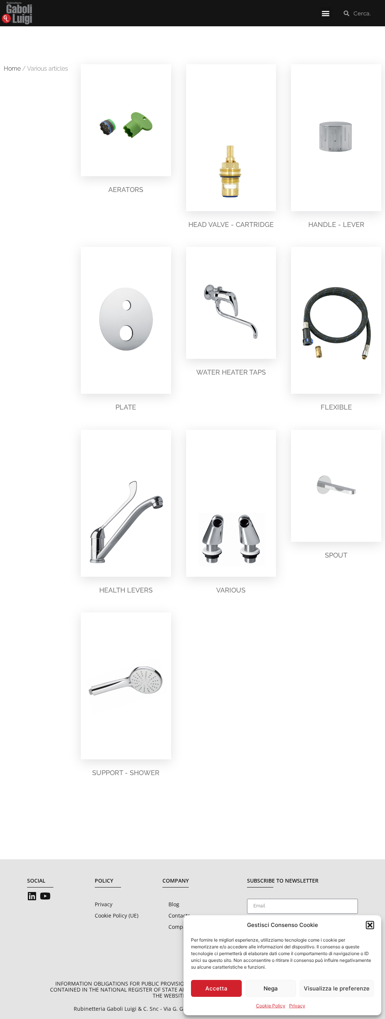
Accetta (216, 988)
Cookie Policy (270, 1005)
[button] (370, 925)
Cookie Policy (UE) (116, 915)
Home (12, 68)
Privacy (297, 1005)
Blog (173, 904)
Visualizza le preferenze (337, 988)
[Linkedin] (31, 896)
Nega (271, 988)
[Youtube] (45, 896)
